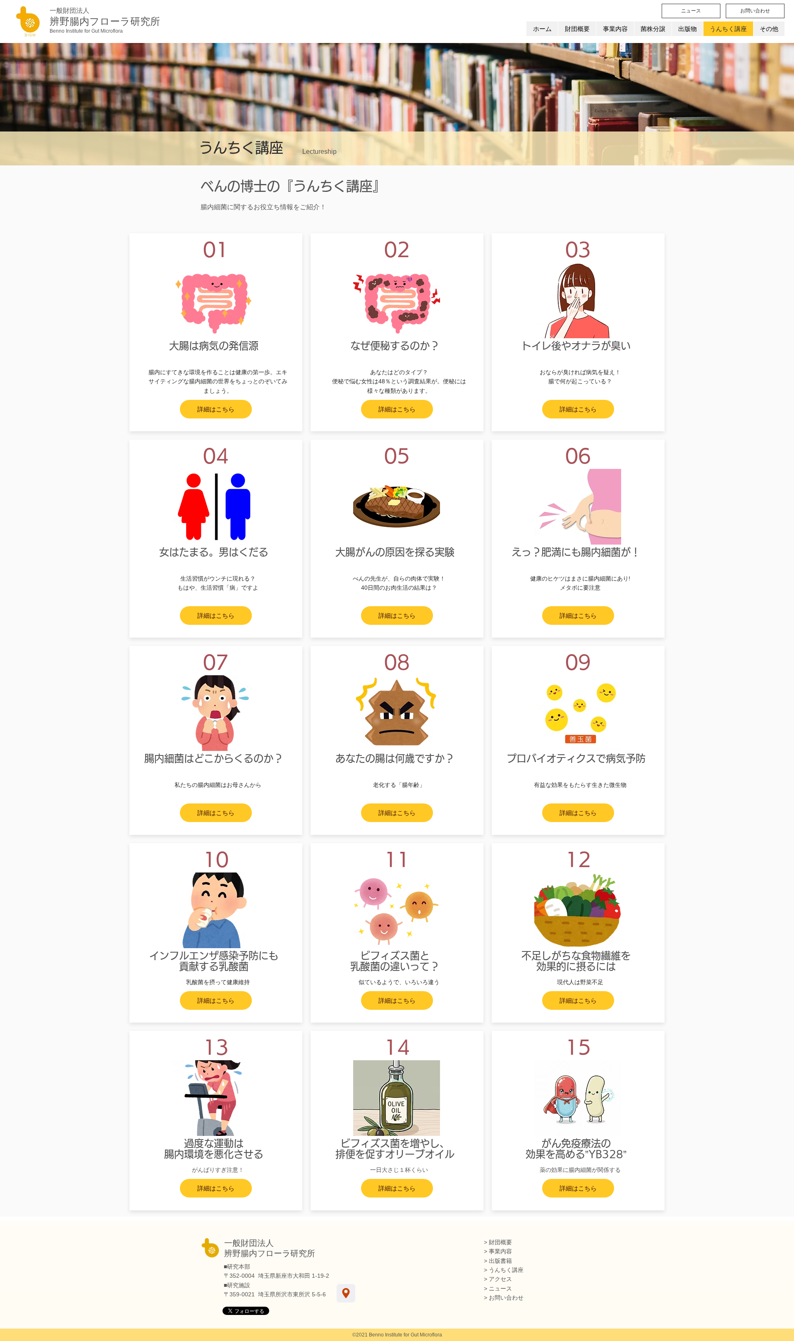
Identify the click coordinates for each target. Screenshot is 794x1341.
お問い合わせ (506, 1297)
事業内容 (500, 1251)
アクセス (500, 1279)
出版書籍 (500, 1260)
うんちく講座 (506, 1270)
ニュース (500, 1288)
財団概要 (500, 1242)
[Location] (346, 1293)
